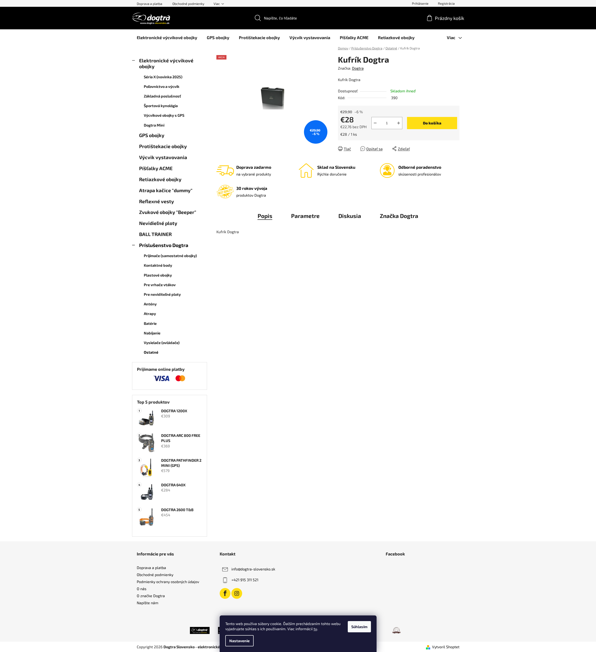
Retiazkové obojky (160, 179)
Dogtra (358, 68)
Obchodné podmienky (188, 4)
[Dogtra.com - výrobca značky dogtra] (199, 629)
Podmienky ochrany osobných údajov (168, 581)
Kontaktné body (158, 265)
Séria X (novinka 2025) (163, 77)
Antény (150, 304)
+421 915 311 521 (244, 579)
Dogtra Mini (154, 125)
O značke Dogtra (151, 595)
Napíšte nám (147, 602)
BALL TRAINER (155, 234)
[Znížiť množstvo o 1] (375, 123)
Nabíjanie (152, 333)
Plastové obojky (158, 275)
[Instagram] (236, 593)
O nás (141, 588)
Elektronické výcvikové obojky (166, 63)
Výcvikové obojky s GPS (164, 115)
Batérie (150, 323)
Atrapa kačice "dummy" (165, 190)
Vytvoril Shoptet (445, 647)
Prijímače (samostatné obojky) (170, 255)
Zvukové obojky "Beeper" (167, 212)
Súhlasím (359, 626)
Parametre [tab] (305, 215)
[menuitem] (167, 37)
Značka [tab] (399, 215)
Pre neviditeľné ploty (162, 294)
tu (315, 628)
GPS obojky (151, 135)
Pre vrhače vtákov (160, 284)
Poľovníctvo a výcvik (161, 86)
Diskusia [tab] (349, 215)
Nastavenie (239, 640)
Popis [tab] (265, 215)
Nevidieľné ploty (158, 223)
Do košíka (432, 123)
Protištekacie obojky (163, 146)
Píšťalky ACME (156, 168)
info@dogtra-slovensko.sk (253, 569)
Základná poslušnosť (162, 96)
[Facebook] (225, 593)
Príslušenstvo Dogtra (163, 245)
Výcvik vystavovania (163, 157)
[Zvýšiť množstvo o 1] (398, 123)
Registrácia (446, 3)
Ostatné (151, 352)
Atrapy (150, 313)
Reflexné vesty (156, 201)
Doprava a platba (149, 4)
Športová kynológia (161, 105)
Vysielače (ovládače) (162, 342)
